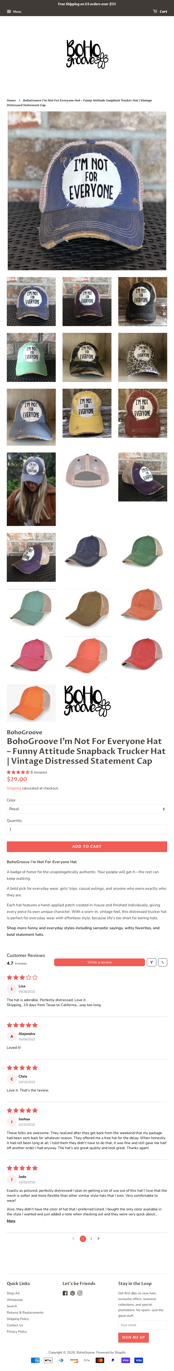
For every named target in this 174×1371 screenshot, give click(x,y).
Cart (163, 12)
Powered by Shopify (111, 1352)
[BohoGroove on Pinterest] (72, 1294)
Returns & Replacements (25, 1312)
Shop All (13, 1293)
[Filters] (151, 962)
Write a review (99, 962)
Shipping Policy (18, 1319)
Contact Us (15, 1325)
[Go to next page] (99, 1239)
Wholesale (15, 1299)
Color (11, 800)
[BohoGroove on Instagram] (79, 1294)
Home (11, 100)
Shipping (14, 788)
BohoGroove (86, 1352)
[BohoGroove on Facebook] (65, 1294)
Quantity (14, 820)
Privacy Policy (17, 1331)
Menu (16, 12)
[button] (19, 772)
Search (12, 1306)
